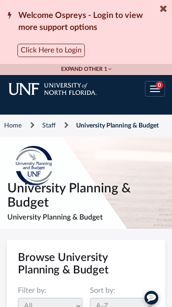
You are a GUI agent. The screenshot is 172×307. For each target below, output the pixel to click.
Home (13, 125)
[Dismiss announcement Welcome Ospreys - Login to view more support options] (163, 9)
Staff (48, 125)
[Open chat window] (151, 298)
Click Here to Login (51, 50)
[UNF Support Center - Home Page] (61, 89)
